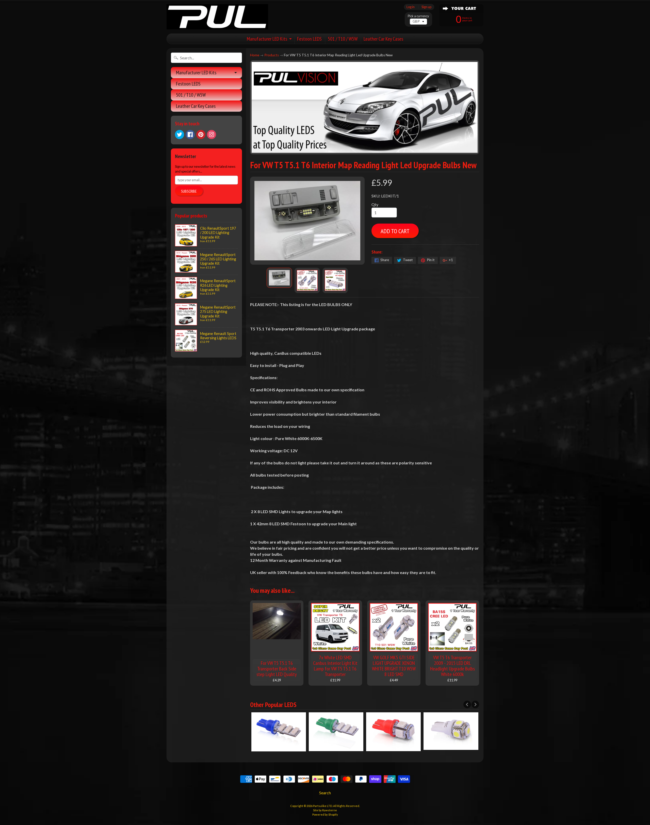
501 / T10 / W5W (343, 39)
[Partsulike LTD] (217, 16)
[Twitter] (179, 134)
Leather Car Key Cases (383, 39)
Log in (411, 7)
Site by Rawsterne (325, 810)
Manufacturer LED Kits (267, 39)
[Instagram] (211, 134)
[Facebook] (190, 134)
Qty (374, 204)
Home (254, 55)
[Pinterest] (200, 134)
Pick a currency (418, 16)
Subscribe (189, 191)
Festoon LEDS (309, 39)
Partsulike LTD (322, 805)
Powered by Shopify (325, 814)
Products (271, 55)
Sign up (426, 7)
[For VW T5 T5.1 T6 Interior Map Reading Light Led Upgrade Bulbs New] (279, 278)
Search (325, 792)
